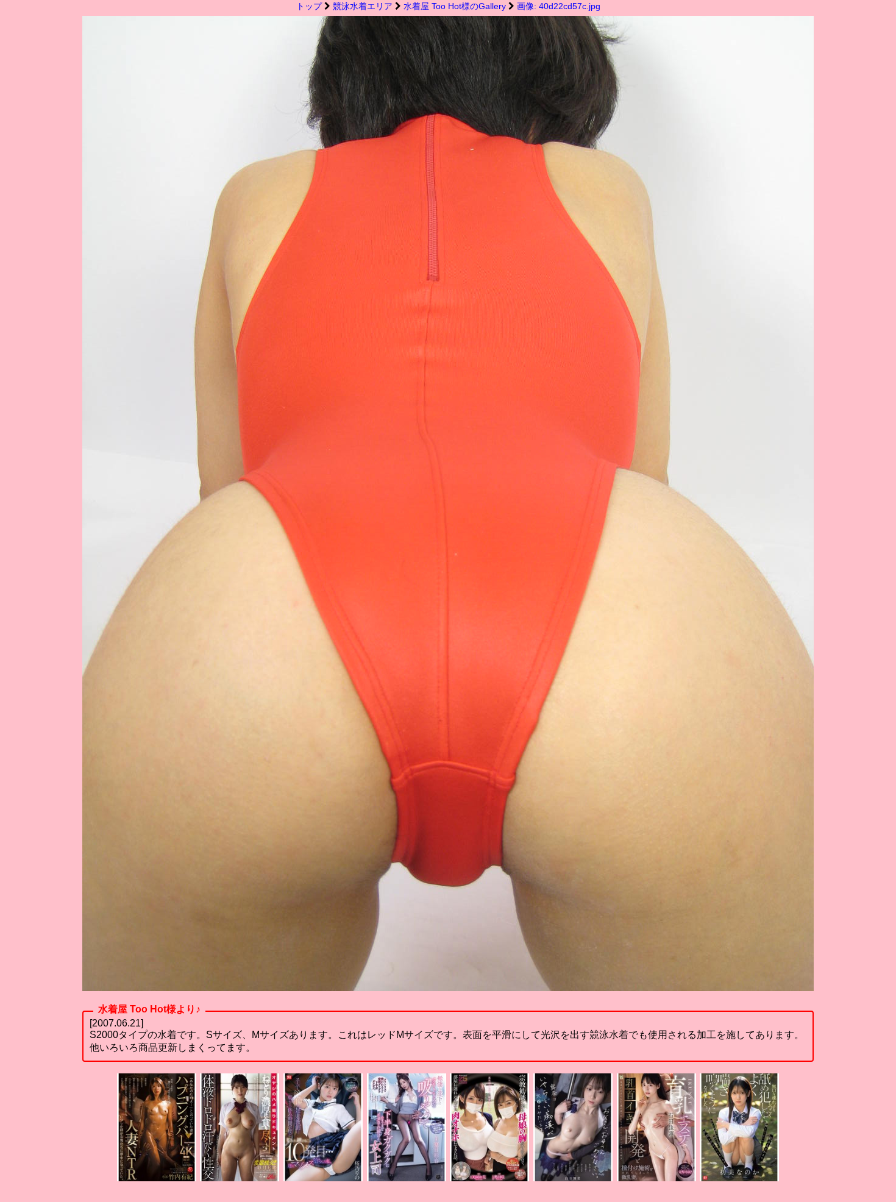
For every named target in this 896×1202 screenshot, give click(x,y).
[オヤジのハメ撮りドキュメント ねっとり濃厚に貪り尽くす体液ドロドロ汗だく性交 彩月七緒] (239, 1178)
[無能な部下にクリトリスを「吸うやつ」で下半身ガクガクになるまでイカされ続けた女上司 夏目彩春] (406, 1178)
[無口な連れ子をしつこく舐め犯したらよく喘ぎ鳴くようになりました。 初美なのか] (739, 1178)
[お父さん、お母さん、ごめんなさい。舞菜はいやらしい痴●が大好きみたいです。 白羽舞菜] (573, 1178)
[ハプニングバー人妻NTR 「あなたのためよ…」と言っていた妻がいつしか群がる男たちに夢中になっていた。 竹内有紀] (156, 1178)
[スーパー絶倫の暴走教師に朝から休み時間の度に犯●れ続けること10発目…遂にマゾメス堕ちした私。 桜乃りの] (323, 1178)
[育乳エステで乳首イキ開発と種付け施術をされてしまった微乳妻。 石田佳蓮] (656, 1178)
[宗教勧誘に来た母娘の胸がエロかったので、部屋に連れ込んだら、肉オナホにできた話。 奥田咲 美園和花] (489, 1178)
